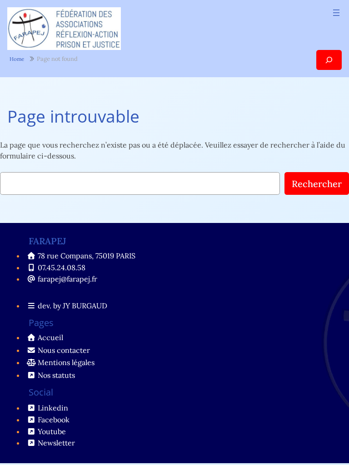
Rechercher (317, 183)
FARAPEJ (47, 241)
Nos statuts (56, 375)
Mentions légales (66, 362)
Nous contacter (64, 350)
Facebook (54, 419)
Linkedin (53, 407)
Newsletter (56, 442)
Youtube (52, 431)
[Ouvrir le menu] (336, 12)
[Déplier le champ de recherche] (329, 59)
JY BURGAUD (85, 305)
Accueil (50, 337)
